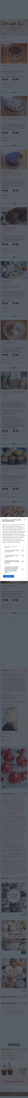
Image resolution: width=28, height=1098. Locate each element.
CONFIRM (8, 576)
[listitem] (14, 547)
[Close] (25, 520)
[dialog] (14, 549)
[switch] (22, 550)
